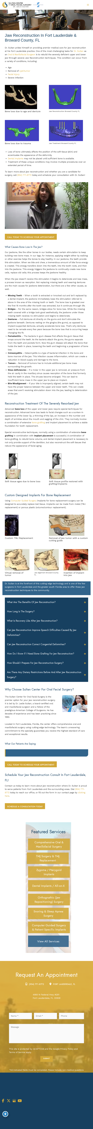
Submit (46, 1058)
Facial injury (13, 74)
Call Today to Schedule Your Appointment (30, 237)
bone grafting (38, 422)
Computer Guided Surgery (23, 501)
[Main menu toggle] (88, 5)
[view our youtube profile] (19, 1101)
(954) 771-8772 (24, 175)
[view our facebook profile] (3, 1101)
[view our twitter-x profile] (8, 1101)
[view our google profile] (14, 1101)
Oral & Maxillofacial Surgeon (22, 54)
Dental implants (15, 158)
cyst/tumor (24, 71)
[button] (31, 237)
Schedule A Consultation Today (25, 806)
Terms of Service (17, 1052)
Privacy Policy (66, 1049)
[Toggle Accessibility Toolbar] (5, 1114)
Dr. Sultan (79, 51)
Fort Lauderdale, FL (64, 984)
